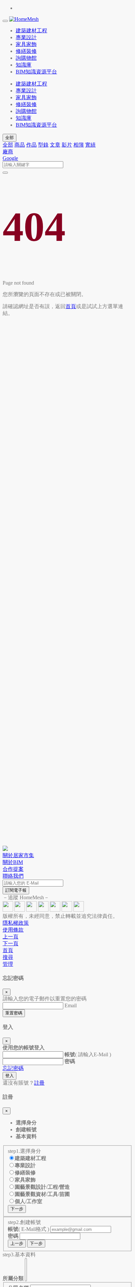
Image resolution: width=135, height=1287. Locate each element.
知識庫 (23, 118)
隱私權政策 (16, 923)
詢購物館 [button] (26, 58)
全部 (9, 137)
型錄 (43, 145)
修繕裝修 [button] (26, 51)
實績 (90, 145)
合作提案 (13, 869)
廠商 (8, 151)
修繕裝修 (26, 104)
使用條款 (13, 930)
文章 (55, 145)
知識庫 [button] (23, 65)
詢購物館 (26, 111)
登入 (9, 1075)
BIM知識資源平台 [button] (36, 71)
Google (10, 158)
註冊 (39, 1083)
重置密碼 (13, 1013)
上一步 (16, 1243)
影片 (67, 145)
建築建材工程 (31, 83)
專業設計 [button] (26, 37)
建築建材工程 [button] (31, 30)
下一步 (16, 1208)
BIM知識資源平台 (36, 125)
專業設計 (26, 90)
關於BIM (13, 862)
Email (71, 1005)
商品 (19, 145)
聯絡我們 (13, 876)
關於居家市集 (18, 855)
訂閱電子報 (16, 890)
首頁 (71, 306)
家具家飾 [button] (26, 44)
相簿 (78, 145)
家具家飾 (26, 97)
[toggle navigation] (5, 21)
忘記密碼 (13, 1068)
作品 (31, 145)
